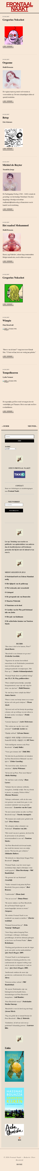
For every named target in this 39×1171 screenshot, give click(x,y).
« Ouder (5, 426)
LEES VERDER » (8, 46)
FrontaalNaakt (19, 6)
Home (19, 1164)
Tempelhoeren (10, 372)
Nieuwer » (32, 426)
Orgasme (7, 62)
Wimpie (7, 320)
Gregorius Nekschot (13, 20)
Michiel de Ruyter (12, 165)
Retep (6, 117)
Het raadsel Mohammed (16, 225)
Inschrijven (14, 510)
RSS (19, 1140)
